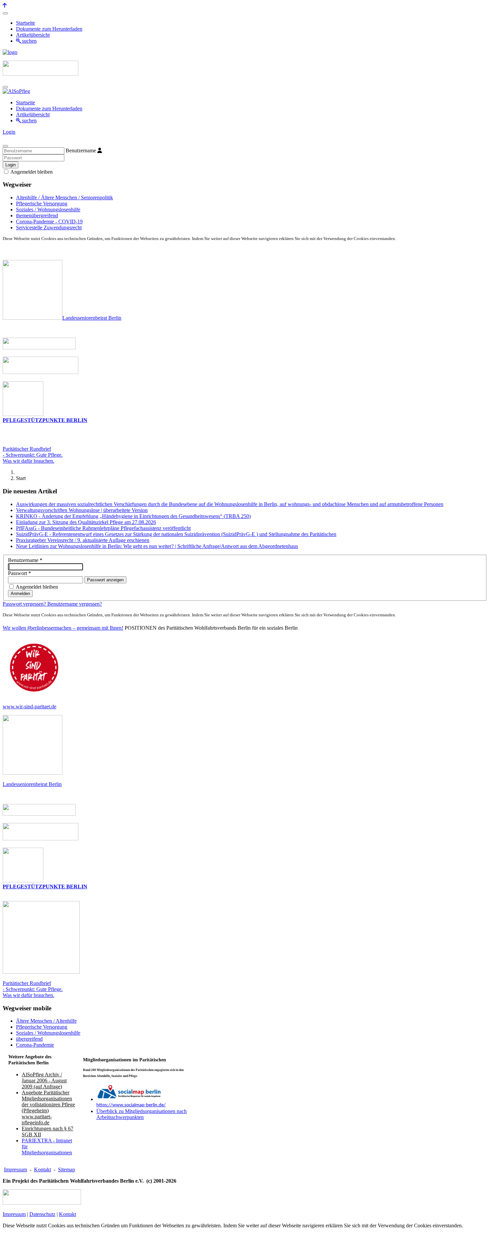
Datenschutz (42, 1214)
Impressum (15, 1169)
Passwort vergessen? (25, 604)
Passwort (19, 573)
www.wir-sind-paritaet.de (29, 706)
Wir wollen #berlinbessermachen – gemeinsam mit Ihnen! (63, 628)
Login (9, 132)
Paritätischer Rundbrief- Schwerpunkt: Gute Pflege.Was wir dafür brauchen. (33, 455)
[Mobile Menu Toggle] (5, 13)
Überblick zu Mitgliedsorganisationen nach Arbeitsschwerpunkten (141, 1114)
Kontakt (42, 1169)
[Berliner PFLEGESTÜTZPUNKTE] (23, 414)
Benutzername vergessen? (74, 604)
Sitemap (66, 1169)
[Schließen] (5, 146)
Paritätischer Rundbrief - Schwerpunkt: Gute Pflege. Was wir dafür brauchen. (33, 989)
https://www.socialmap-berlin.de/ (131, 1105)
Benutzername (81, 150)
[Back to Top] (5, 5)
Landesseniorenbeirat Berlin (91, 318)
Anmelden (20, 593)
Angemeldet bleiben (31, 172)
